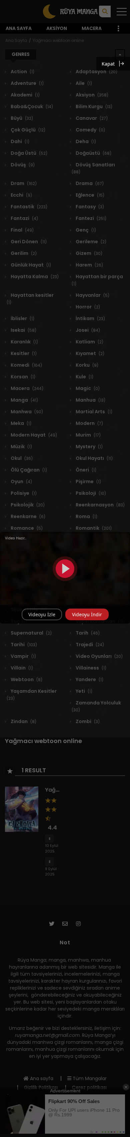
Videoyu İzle (41, 614)
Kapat (108, 64)
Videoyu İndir (87, 614)
